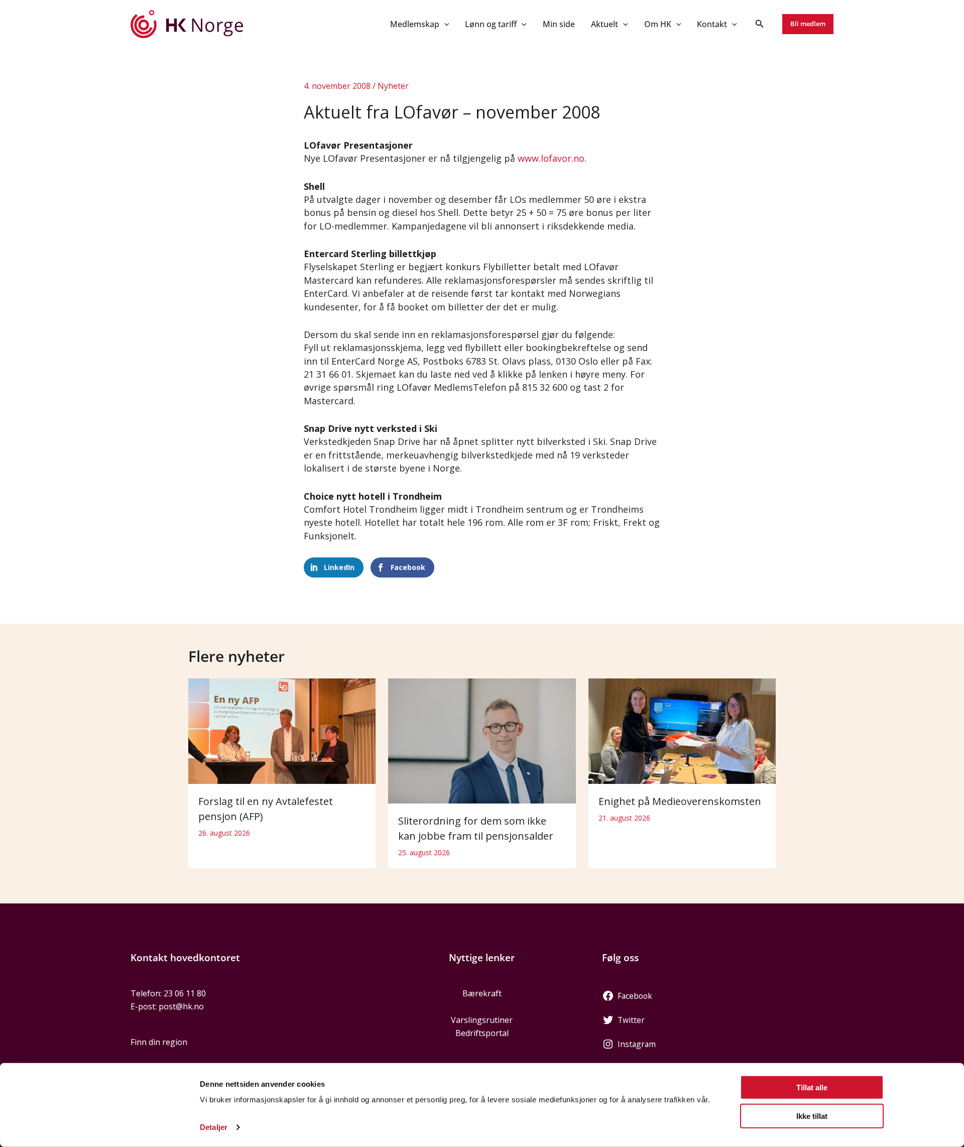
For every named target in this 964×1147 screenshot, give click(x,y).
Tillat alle (811, 1087)
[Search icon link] (759, 25)
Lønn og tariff (491, 24)
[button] (444, 24)
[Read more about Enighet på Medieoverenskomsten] (682, 730)
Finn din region (159, 1042)
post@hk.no (181, 1006)
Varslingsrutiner (482, 1019)
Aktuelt (604, 24)
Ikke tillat (811, 1115)
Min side (559, 24)
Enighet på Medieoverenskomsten (679, 801)
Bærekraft (482, 993)
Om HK (657, 24)
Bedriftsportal (482, 1033)
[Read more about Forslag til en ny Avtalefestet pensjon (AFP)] (282, 730)
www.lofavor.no (551, 158)
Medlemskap (414, 24)
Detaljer (213, 1127)
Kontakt (712, 24)
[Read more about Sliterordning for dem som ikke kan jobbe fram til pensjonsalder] (481, 740)
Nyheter (393, 85)
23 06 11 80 (185, 993)
